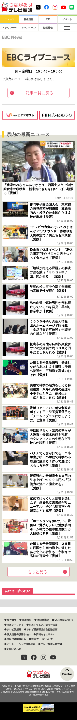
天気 (48, 19)
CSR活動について (64, 619)
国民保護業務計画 (16, 639)
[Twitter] (24, 657)
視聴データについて (42, 639)
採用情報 (26, 619)
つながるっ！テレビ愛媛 (38, 673)
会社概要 (11, 619)
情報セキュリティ (45, 634)
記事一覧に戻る (39, 93)
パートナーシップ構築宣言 (21, 644)
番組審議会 (43, 619)
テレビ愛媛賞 (14, 629)
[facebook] (34, 657)
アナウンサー (9, 27)
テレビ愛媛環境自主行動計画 (42, 629)
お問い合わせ (14, 649)
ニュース (9, 19)
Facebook (46, 7)
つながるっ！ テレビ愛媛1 (16, 7)
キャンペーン (29, 27)
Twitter (38, 7)
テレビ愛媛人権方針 (51, 644)
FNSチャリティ (15, 624)
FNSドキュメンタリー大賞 (43, 624)
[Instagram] (43, 657)
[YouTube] (53, 657)
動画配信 (48, 27)
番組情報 (28, 19)
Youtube (63, 7)
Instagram (55, 7)
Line (71, 7)
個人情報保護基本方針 (19, 634)
